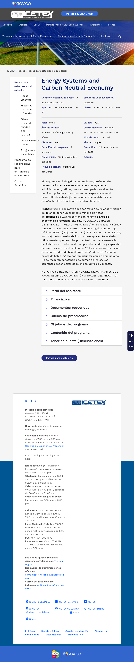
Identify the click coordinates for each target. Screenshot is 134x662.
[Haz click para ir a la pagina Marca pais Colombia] (56, 654)
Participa (105, 36)
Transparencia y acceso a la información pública (26, 36)
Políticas (30, 631)
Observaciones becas (27, 142)
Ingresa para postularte (59, 358)
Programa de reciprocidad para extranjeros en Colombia (22, 167)
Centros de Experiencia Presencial (44, 446)
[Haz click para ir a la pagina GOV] (72, 654)
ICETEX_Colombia (68, 602)
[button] (82, 291)
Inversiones (96, 25)
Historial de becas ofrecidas (27, 109)
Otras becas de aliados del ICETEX (26, 127)
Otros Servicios (20, 183)
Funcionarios (75, 634)
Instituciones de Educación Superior (64, 25)
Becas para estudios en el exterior (23, 86)
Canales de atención (77, 631)
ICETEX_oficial (96, 608)
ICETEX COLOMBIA (39, 602)
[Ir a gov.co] (21, 3)
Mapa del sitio (53, 634)
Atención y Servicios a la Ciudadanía (76, 36)
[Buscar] (119, 37)
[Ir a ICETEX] (32, 14)
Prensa (111, 25)
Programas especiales (27, 152)
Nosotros (7, 25)
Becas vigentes (26, 97)
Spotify (33, 619)
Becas (37, 25)
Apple (76, 612)
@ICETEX (34, 608)
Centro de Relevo (39, 612)
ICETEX (91, 602)
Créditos (22, 25)
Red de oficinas (50, 631)
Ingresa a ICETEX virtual (79, 13)
